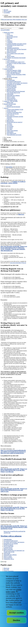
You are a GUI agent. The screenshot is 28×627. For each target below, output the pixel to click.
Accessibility (7, 12)
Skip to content (7, 11)
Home (5, 138)
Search (2, 28)
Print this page (16, 531)
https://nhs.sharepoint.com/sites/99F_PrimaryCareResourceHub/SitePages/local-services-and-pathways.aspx (14, 490)
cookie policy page (13, 590)
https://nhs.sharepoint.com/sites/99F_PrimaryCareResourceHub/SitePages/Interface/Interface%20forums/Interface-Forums (14, 527)
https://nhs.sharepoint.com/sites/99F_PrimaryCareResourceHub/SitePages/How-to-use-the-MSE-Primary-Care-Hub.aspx (14, 470)
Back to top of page (8, 531)
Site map (6, 9)
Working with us (8, 140)
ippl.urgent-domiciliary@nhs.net (18, 262)
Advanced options (5, 30)
